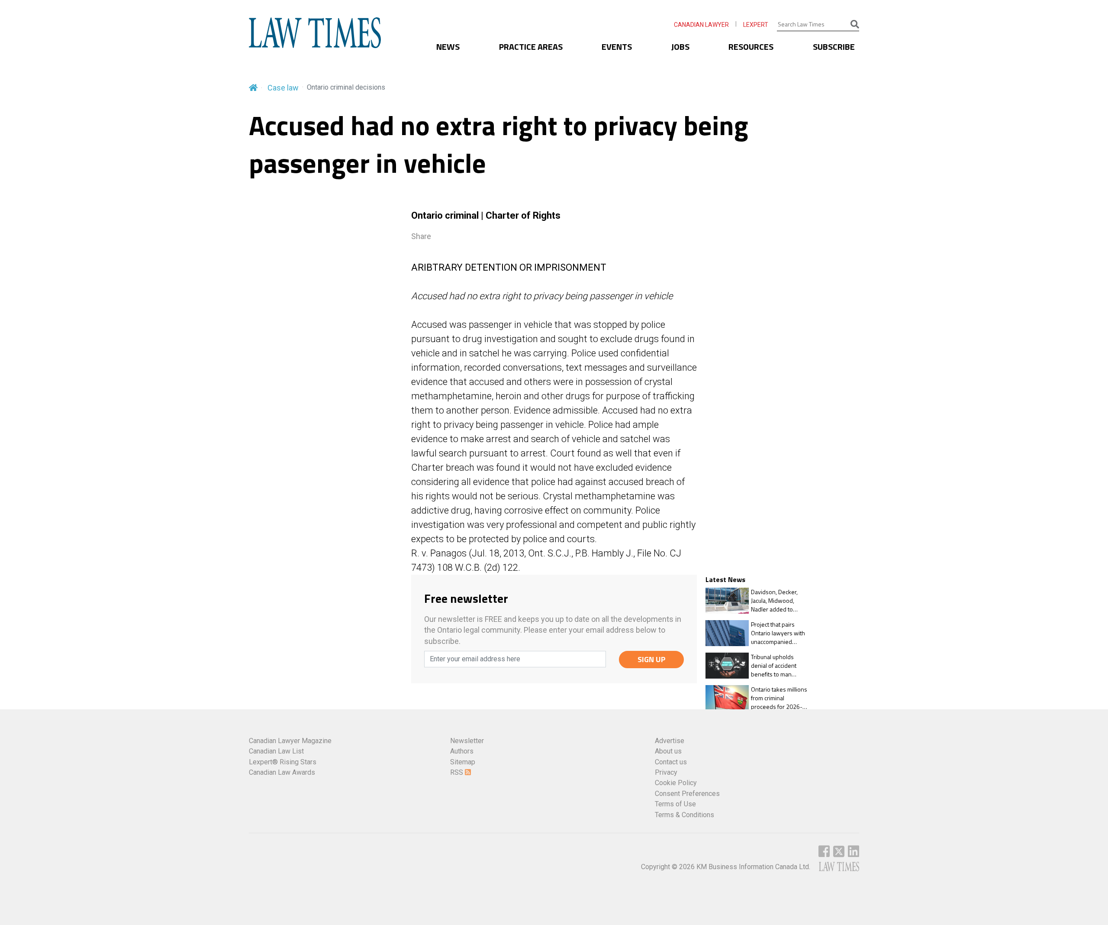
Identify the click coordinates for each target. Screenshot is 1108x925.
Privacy (666, 772)
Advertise (669, 741)
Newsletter (467, 741)
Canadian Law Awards (282, 772)
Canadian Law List (276, 751)
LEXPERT (755, 24)
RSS (457, 772)
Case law (283, 87)
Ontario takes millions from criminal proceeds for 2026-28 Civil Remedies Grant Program (780, 698)
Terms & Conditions (684, 815)
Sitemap (462, 762)
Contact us (671, 762)
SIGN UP (652, 659)
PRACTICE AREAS (531, 46)
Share (421, 236)
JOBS (680, 46)
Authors (461, 751)
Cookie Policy (676, 783)
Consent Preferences (687, 793)
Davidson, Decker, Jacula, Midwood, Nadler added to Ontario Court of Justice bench (774, 600)
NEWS (448, 46)
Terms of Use (675, 804)
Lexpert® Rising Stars (282, 762)
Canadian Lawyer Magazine (290, 741)
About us (668, 751)
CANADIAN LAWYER (701, 24)
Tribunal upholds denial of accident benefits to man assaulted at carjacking (780, 665)
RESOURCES (750, 46)
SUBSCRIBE (834, 46)
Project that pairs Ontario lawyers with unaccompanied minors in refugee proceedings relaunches (778, 633)
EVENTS (617, 46)
